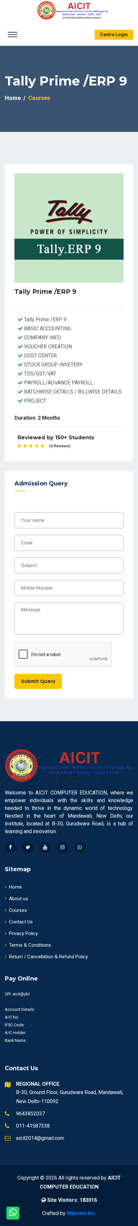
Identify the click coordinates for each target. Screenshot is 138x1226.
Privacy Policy (23, 933)
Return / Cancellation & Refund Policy (48, 957)
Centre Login (114, 34)
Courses (18, 910)
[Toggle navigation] (12, 34)
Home (13, 98)
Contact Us (21, 922)
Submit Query (38, 681)
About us (18, 899)
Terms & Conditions (30, 945)
